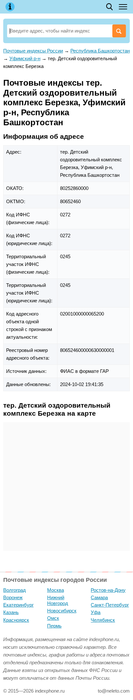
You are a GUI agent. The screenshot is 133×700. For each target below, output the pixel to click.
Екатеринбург (18, 605)
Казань (11, 612)
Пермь (54, 626)
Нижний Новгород (57, 600)
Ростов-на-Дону (108, 590)
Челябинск (103, 620)
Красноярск (16, 620)
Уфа (95, 612)
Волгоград (14, 590)
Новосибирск (62, 610)
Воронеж (13, 597)
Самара (99, 597)
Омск (53, 618)
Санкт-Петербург (110, 605)
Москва (55, 590)
